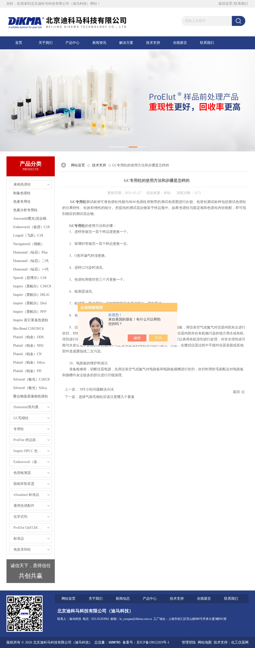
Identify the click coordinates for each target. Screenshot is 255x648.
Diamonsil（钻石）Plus (30, 252)
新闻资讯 (99, 43)
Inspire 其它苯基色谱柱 (30, 320)
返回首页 (225, 3)
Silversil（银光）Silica (30, 388)
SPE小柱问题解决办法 (97, 389)
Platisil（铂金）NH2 (28, 345)
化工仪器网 (240, 642)
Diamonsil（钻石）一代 (31, 269)
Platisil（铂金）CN (27, 354)
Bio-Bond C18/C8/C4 (28, 328)
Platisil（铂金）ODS (28, 337)
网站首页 (78, 165)
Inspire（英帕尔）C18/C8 (32, 286)
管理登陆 (189, 642)
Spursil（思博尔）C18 (29, 278)
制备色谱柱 (22, 193)
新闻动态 (123, 598)
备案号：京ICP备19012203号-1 (146, 642)
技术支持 (153, 43)
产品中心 (72, 43)
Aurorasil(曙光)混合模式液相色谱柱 (32, 218)
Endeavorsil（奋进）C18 (31, 227)
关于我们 (46, 43)
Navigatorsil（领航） (28, 244)
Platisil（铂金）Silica (29, 362)
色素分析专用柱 (25, 210)
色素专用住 (22, 201)
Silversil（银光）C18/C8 (31, 379)
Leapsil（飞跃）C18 (28, 235)
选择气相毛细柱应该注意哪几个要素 (106, 397)
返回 (236, 392)
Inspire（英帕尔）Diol (30, 303)
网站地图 (205, 642)
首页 (18, 43)
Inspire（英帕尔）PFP (29, 312)
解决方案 (126, 43)
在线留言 (180, 43)
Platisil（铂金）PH (27, 371)
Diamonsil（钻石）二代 (31, 261)
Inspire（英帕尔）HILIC (31, 295)
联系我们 (241, 3)
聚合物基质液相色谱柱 (30, 396)
